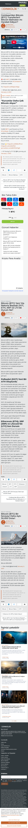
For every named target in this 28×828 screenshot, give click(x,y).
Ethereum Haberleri (5, 762)
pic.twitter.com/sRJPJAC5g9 (10, 148)
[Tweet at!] (3, 170)
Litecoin (4, 486)
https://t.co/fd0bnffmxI (15, 144)
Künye (2, 744)
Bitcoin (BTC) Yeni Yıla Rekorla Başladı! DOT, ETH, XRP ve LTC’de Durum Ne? (14, 180)
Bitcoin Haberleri (6, 13)
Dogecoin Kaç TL (5, 767)
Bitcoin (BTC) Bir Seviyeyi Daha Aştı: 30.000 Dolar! (13, 492)
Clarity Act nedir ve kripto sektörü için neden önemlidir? (12, 252)
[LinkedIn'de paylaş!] (8, 170)
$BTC (7, 129)
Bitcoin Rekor (13, 609)
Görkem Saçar (5, 657)
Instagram (4, 200)
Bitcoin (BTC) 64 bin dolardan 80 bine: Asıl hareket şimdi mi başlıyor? (11, 247)
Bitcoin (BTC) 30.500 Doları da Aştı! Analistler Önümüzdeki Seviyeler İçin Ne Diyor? (14, 187)
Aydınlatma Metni (12, 780)
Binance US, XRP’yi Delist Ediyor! (12, 614)
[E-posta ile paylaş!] (24, 170)
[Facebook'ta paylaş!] (14, 170)
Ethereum (22, 484)
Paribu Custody (4, 757)
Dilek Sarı (9, 312)
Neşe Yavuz (10, 24)
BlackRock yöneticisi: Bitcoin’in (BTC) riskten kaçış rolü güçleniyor (12, 233)
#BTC (8, 79)
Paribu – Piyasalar (5, 755)
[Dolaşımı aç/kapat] (25, 9)
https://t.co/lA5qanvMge (11, 87)
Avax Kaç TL (3, 769)
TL (12, 217)
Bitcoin (4, 175)
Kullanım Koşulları (5, 747)
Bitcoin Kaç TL (4, 765)
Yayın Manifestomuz (5, 745)
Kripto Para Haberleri (5, 759)
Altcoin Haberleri (4, 764)
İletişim (2, 750)
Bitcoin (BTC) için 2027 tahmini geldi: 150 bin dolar (12, 96)
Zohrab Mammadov (6, 716)
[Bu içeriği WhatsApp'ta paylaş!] (19, 170)
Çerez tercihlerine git (14, 819)
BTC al (12, 221)
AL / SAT (22, 5)
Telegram (15, 204)
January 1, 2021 (6, 153)
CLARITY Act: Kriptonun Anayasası (10, 238)
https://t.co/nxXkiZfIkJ (8, 146)
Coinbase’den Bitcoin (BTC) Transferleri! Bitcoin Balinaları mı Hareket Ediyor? (15, 499)
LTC (10, 486)
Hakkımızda (3, 742)
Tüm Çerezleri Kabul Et (14, 822)
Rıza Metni (9, 781)
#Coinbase (16, 81)
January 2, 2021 (6, 92)
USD (15, 217)
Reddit (21, 204)
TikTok (21, 200)
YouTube (9, 204)
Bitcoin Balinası (13, 175)
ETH (15, 484)
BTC (21, 175)
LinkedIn (9, 200)
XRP (15, 486)
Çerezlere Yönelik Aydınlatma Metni (9, 749)
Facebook (15, 200)
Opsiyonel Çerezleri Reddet (14, 825)
